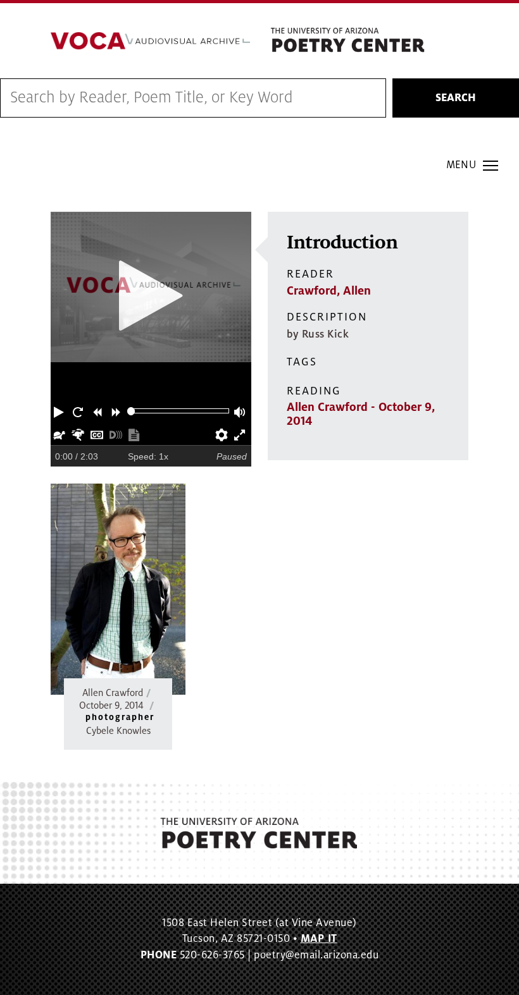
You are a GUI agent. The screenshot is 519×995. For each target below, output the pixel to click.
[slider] (131, 411)
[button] (60, 410)
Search (455, 98)
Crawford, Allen (329, 290)
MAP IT (319, 938)
